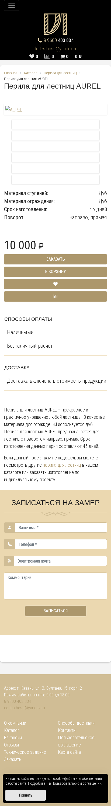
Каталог (11, 730)
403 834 (59, 40)
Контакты (67, 730)
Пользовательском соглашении (76, 783)
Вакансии (13, 737)
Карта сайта (69, 752)
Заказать (12, 759)
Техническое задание (25, 752)
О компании (15, 723)
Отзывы (11, 745)
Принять (25, 795)
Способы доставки (76, 723)
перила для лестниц (62, 465)
